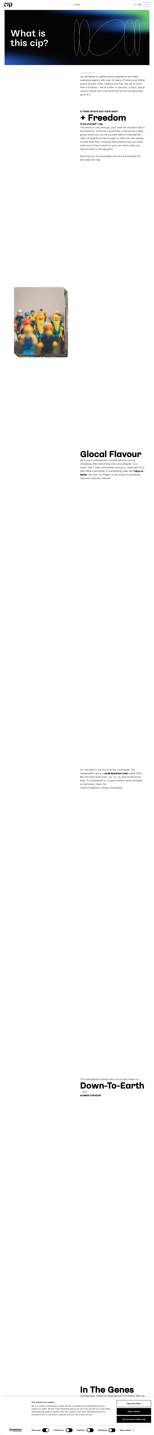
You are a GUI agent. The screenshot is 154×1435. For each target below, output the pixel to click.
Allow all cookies (134, 1404)
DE (139, 5)
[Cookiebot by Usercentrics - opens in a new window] (15, 1430)
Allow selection (134, 1411)
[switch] (69, 1430)
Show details (125, 1430)
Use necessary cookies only (134, 1419)
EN (135, 5)
